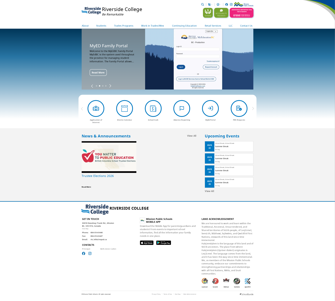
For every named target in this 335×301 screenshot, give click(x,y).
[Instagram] (231, 4)
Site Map (177, 294)
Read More (98, 72)
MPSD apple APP (146, 242)
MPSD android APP (163, 242)
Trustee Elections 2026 (98, 176)
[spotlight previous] (92, 85)
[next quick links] (252, 108)
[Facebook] (226, 4)
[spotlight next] (110, 85)
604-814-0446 (97, 232)
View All (191, 136)
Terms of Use (168, 294)
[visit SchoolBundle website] (246, 294)
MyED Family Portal (109, 45)
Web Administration (189, 294)
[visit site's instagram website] (89, 253)
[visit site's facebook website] (83, 253)
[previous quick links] (82, 108)
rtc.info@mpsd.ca (99, 239)
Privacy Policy (156, 294)
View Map (85, 229)
